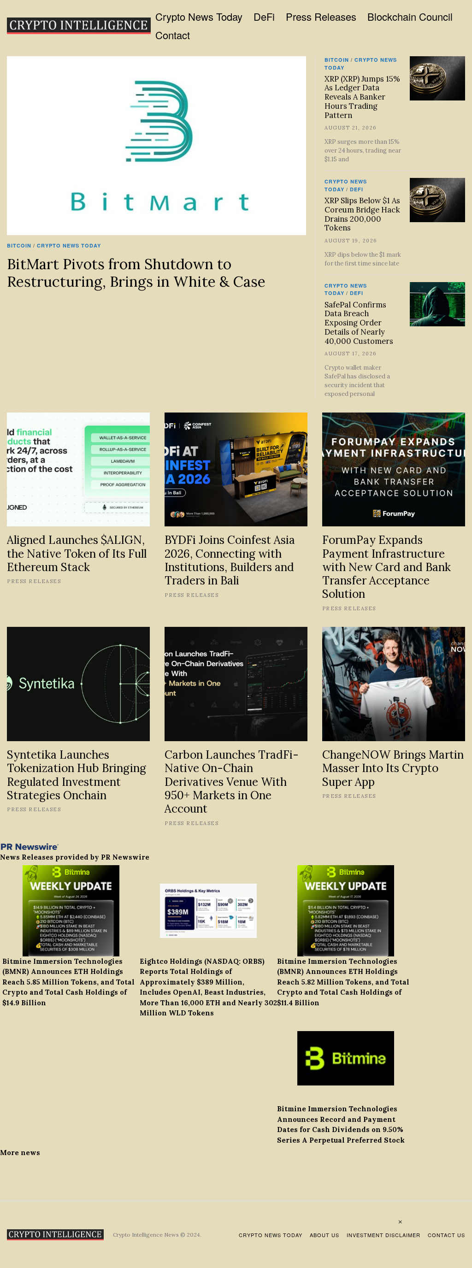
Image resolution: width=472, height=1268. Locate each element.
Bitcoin (19, 245)
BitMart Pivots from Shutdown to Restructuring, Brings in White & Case (136, 272)
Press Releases (321, 16)
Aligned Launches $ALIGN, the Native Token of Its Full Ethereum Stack (77, 553)
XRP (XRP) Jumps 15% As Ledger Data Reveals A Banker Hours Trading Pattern (362, 97)
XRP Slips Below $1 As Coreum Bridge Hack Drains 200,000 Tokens (362, 214)
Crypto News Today (198, 16)
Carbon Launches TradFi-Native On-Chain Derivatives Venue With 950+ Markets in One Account (232, 781)
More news (20, 1152)
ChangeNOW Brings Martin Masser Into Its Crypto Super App (393, 768)
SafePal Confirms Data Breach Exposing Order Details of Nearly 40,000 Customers (358, 323)
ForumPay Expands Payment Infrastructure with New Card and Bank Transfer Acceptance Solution (386, 566)
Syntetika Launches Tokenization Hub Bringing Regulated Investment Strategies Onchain (76, 774)
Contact (172, 35)
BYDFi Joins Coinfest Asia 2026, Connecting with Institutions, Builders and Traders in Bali (230, 560)
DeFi (264, 16)
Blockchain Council (410, 16)
